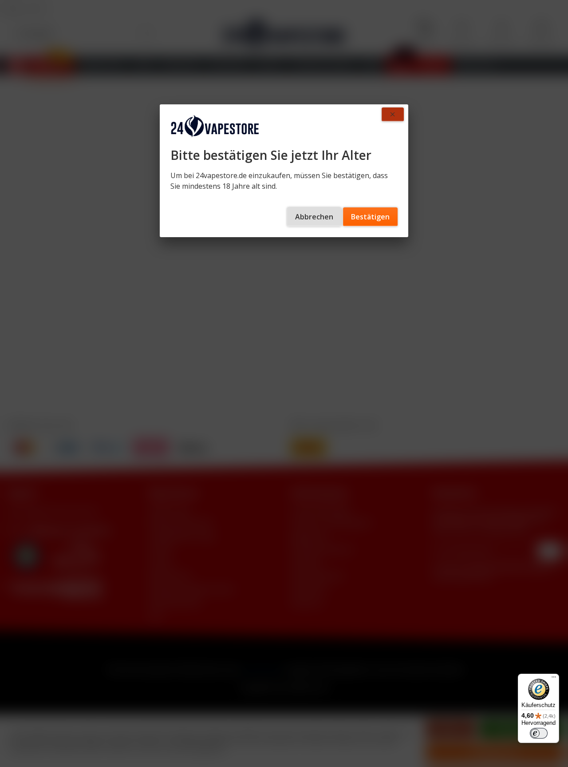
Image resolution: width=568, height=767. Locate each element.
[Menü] (553, 679)
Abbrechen (314, 217)
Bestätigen (370, 217)
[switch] (539, 733)
